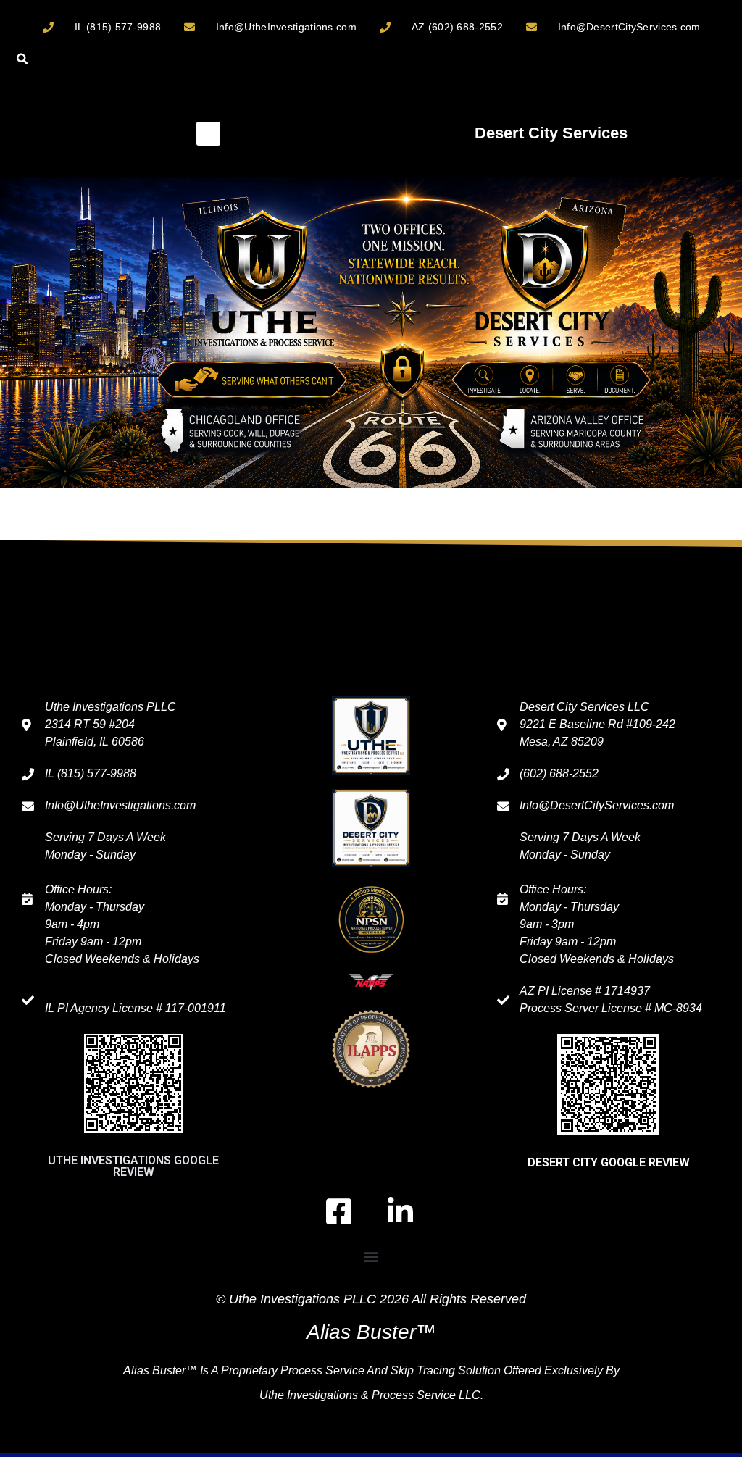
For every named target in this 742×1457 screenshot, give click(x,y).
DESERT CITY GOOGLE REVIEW (609, 1162)
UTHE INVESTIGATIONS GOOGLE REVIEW (133, 1166)
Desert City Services (551, 133)
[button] (22, 59)
